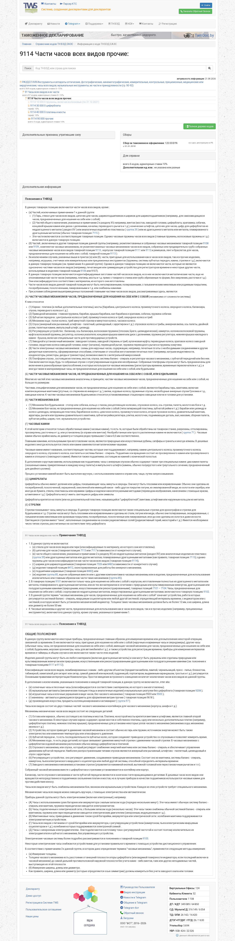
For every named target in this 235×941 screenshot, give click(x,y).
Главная (26, 44)
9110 (98, 250)
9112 (148, 250)
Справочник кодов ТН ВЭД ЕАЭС (54, 44)
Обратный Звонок (196, 11)
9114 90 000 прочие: (42, 118)
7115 (95, 233)
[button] (118, 199)
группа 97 (123, 701)
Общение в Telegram (135, 902)
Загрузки (128, 918)
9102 (206, 591)
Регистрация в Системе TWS (42, 902)
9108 (206, 243)
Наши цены (32, 916)
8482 (110, 564)
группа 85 (115, 578)
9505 (159, 694)
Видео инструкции (134, 892)
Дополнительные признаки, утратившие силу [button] (51, 134)
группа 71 (188, 432)
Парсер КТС (70, 3)
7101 (155, 588)
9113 (113, 253)
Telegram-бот (131, 907)
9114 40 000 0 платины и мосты (48, 112)
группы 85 (52, 574)
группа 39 (131, 229)
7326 (99, 564)
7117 (94, 550)
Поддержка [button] (95, 23)
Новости (55, 23)
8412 (70, 567)
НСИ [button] (129, 23)
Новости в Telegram (134, 897)
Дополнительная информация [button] (41, 186)
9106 (83, 270)
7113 (83, 550)
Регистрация (169, 23)
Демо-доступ (33, 895)
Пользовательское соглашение (43, 909)
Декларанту (35, 23)
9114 (134, 560)
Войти (207, 5)
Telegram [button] (72, 23)
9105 (145, 838)
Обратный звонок (133, 913)
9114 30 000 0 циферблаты (45, 105)
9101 (58, 581)
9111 (138, 250)
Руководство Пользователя (139, 887)
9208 (198, 690)
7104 (163, 588)
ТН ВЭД (115, 23)
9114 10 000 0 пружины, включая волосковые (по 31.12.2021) (64, 102)
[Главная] (30, 7)
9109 (36, 246)
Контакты (50, 3)
